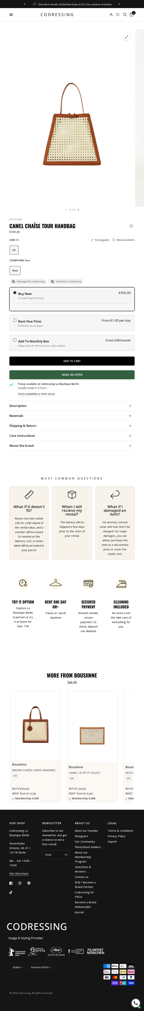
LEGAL (112, 823)
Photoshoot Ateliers (88, 847)
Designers (81, 836)
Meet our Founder (86, 830)
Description (18, 406)
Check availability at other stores (36, 393)
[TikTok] (13, 892)
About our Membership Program (83, 856)
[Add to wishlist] (131, 226)
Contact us (81, 877)
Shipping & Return (22, 426)
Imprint (112, 841)
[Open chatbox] (135, 1003)
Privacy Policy (116, 836)
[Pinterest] (31, 883)
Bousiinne (15, 219)
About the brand (21, 446)
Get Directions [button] (18, 873)
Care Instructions (22, 436)
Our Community (85, 841)
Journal (79, 912)
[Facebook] (13, 883)
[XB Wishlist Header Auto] (118, 15)
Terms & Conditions (120, 830)
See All (72, 682)
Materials (16, 416)
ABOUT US (82, 823)
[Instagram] (22, 883)
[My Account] (106, 14)
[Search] (125, 14)
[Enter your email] (65, 854)
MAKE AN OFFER (92, 376)
